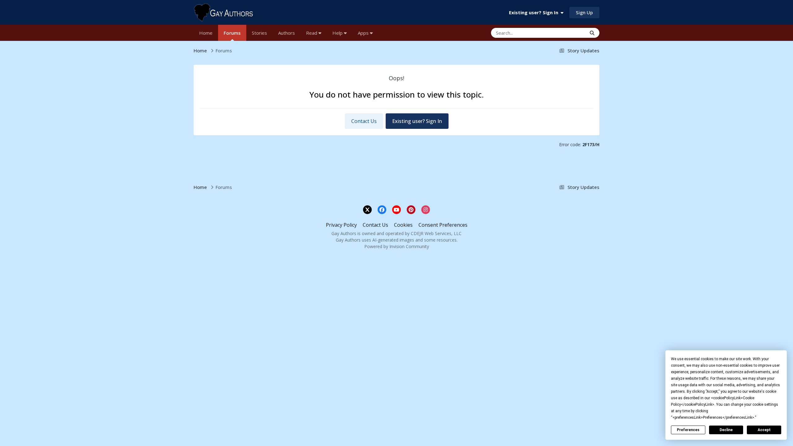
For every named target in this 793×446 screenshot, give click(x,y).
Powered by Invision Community (396, 246)
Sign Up (584, 12)
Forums (232, 33)
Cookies (403, 224)
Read (312, 33)
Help (338, 33)
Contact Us (364, 121)
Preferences (688, 430)
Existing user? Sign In (535, 12)
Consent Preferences (442, 224)
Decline (726, 430)
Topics (570, 32)
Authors (286, 33)
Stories (259, 33)
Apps (364, 33)
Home (205, 33)
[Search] (592, 33)
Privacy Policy (341, 224)
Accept (764, 430)
